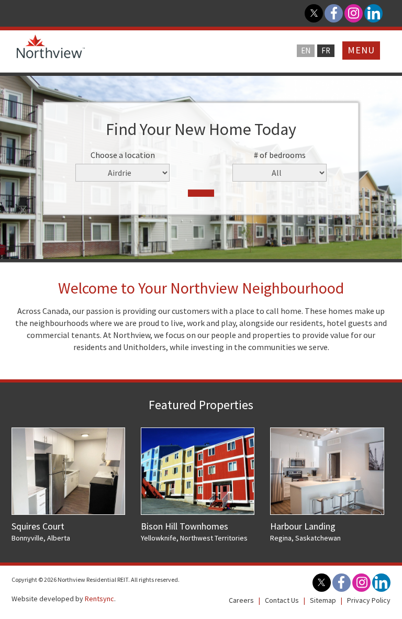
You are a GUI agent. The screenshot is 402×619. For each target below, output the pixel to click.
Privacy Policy (368, 600)
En (305, 50)
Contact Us (282, 600)
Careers (241, 600)
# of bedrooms (280, 155)
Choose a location (123, 155)
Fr (325, 50)
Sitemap (323, 600)
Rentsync (99, 598)
